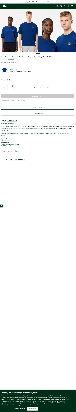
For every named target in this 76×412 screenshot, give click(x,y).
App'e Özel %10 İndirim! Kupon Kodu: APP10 (38, 2)
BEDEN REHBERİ (37, 107)
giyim (13, 55)
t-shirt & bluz (20, 55)
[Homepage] (4, 6)
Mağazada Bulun (37, 113)
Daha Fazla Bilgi (35, 405)
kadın (8, 55)
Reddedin (29, 401)
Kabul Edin (32, 408)
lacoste (3, 55)
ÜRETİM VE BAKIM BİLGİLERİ (10, 151)
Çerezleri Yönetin (19, 408)
